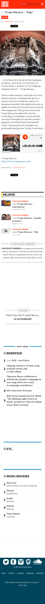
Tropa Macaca (19, 167)
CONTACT (11, 573)
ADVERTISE (39, 573)
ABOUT (4, 573)
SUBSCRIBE (30, 573)
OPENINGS (20, 573)
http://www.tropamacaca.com (15, 161)
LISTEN (4, 17)
